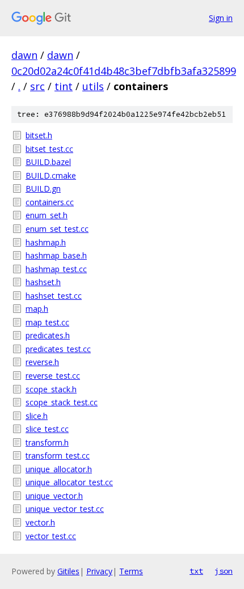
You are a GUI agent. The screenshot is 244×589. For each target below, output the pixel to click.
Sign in (221, 17)
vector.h (40, 522)
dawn (24, 55)
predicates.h (48, 335)
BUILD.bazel (48, 161)
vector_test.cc (51, 536)
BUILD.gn (43, 188)
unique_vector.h (54, 495)
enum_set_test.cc (57, 228)
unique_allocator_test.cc (69, 482)
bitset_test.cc (49, 148)
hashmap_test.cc (56, 269)
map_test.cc (47, 322)
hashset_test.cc (54, 295)
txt (196, 571)
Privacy (99, 571)
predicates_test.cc (58, 349)
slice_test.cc (47, 428)
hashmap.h (46, 242)
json (223, 571)
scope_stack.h (51, 389)
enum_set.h (47, 215)
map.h (37, 308)
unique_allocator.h (59, 469)
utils (93, 86)
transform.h (47, 442)
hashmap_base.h (56, 255)
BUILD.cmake (51, 175)
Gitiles (68, 571)
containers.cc (50, 202)
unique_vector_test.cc (65, 508)
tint (63, 86)
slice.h (37, 415)
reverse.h (42, 362)
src (37, 86)
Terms (131, 571)
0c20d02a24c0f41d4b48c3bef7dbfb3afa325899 (123, 71)
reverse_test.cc (53, 375)
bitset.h (39, 135)
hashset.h (43, 282)
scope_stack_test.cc (62, 402)
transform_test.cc (58, 455)
